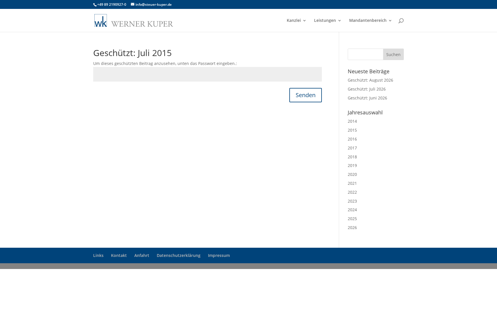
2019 (352, 165)
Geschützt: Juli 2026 (367, 89)
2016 (352, 139)
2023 (352, 201)
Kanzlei (294, 20)
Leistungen (325, 20)
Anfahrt (141, 255)
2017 (352, 148)
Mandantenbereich (368, 20)
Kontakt (119, 255)
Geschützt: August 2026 (370, 80)
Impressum (219, 255)
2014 (352, 121)
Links (98, 255)
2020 (352, 174)
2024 (352, 209)
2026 (352, 227)
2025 (352, 218)
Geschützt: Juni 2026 (367, 98)
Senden (306, 95)
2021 (352, 183)
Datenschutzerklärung (178, 255)
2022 (352, 192)
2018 (352, 156)
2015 (352, 130)
